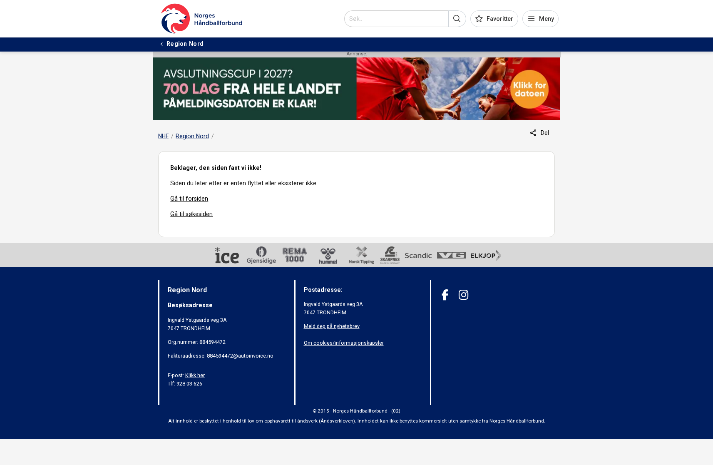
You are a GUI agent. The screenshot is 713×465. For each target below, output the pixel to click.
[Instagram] (463, 295)
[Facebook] (445, 295)
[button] (457, 18)
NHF (163, 136)
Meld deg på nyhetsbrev (332, 326)
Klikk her (195, 375)
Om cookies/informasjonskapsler (344, 343)
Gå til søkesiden (191, 214)
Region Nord (192, 136)
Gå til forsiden (189, 198)
